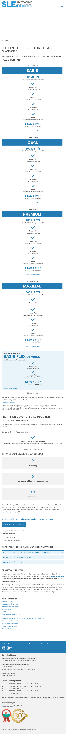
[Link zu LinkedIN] (15, 648)
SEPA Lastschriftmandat (10, 621)
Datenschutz (33, 644)
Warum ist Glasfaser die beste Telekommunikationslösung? (26, 552)
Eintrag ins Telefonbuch (9, 626)
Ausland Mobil (6, 609)
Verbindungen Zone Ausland (11, 606)
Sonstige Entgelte (7, 601)
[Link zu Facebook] (4, 648)
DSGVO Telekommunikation (11, 614)
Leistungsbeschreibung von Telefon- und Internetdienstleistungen (23, 618)
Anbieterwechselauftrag (10, 623)
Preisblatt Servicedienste (10, 604)
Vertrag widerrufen (13, 644)
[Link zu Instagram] (8, 648)
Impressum (24, 644)
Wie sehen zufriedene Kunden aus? (17, 562)
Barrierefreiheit (43, 644)
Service (4, 644)
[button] (33, 552)
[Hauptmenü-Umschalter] (62, 5)
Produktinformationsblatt (33, 131)
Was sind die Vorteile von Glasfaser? (17, 557)
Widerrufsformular (8, 629)
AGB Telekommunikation (10, 612)
